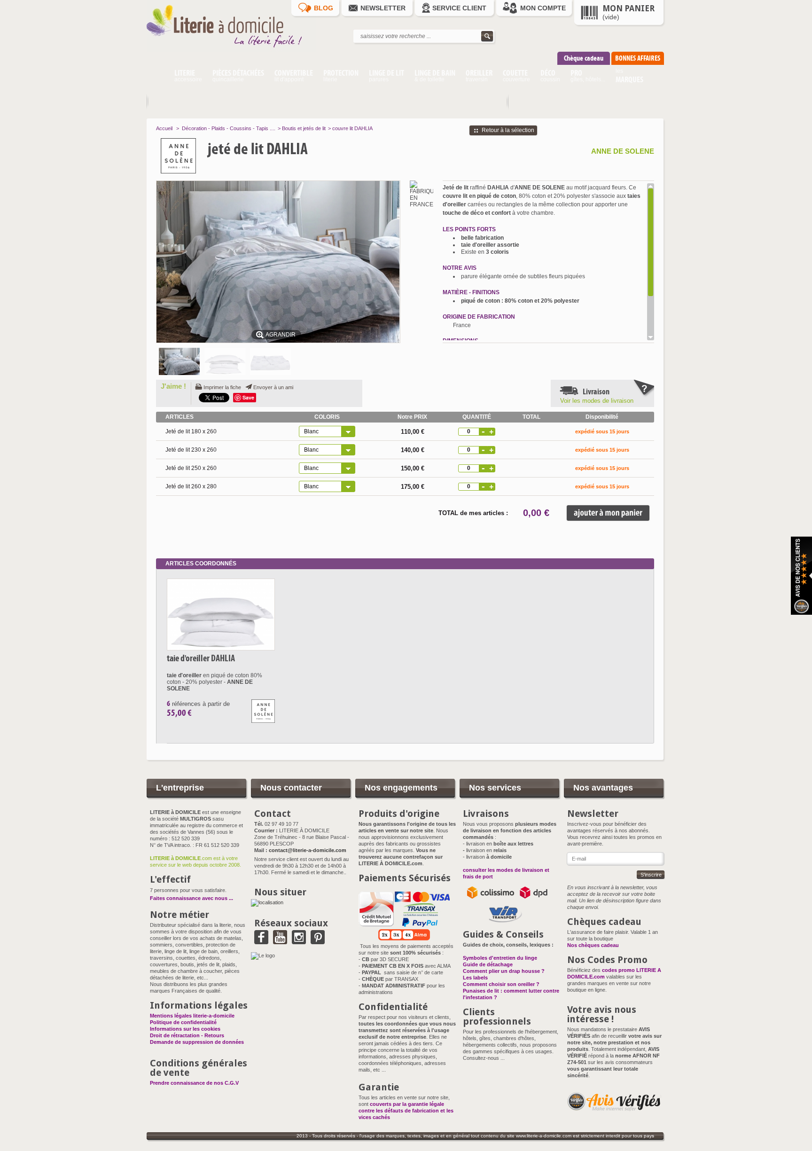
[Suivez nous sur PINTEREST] (318, 941)
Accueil (164, 128)
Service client (459, 8)
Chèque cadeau (583, 58)
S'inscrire (651, 874)
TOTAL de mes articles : (473, 513)
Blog (323, 8)
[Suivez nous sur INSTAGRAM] (299, 941)
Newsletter (383, 8)
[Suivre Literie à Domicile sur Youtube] (280, 941)
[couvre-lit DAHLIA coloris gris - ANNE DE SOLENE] (270, 361)
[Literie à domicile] (231, 50)
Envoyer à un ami (273, 387)
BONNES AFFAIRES (637, 58)
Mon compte (543, 8)
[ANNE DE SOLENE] (198, 155)
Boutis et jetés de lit (304, 128)
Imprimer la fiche (222, 387)
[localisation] (267, 902)
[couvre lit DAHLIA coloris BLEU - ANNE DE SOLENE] (179, 361)
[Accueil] (158, 77)
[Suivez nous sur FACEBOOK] (261, 941)
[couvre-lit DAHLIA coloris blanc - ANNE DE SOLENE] (224, 361)
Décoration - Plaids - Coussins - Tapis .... (228, 128)
